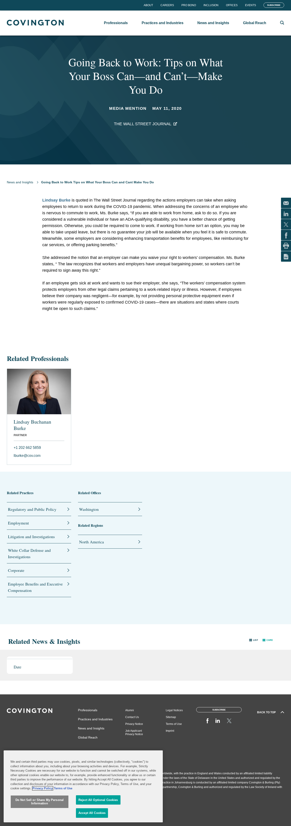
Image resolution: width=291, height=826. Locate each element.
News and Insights (20, 182)
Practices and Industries (95, 719)
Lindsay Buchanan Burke (32, 425)
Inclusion (210, 5)
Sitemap (171, 717)
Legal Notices (174, 710)
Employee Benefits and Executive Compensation (35, 587)
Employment (18, 523)
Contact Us (132, 717)
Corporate (16, 570)
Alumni (129, 710)
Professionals (87, 710)
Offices (232, 5)
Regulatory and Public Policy (32, 509)
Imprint (170, 730)
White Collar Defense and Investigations (29, 553)
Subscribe (274, 5)
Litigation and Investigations (31, 536)
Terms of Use (174, 724)
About (148, 5)
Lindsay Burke (56, 200)
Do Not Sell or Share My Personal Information (39, 801)
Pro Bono (188, 5)
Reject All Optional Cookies (98, 800)
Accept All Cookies (91, 813)
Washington (89, 509)
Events (250, 5)
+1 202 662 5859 (27, 448)
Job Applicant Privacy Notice (134, 732)
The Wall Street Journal (142, 124)
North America (91, 542)
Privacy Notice (134, 724)
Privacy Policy (43, 788)
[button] (253, 640)
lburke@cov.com (27, 456)
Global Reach (88, 737)
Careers (167, 5)
